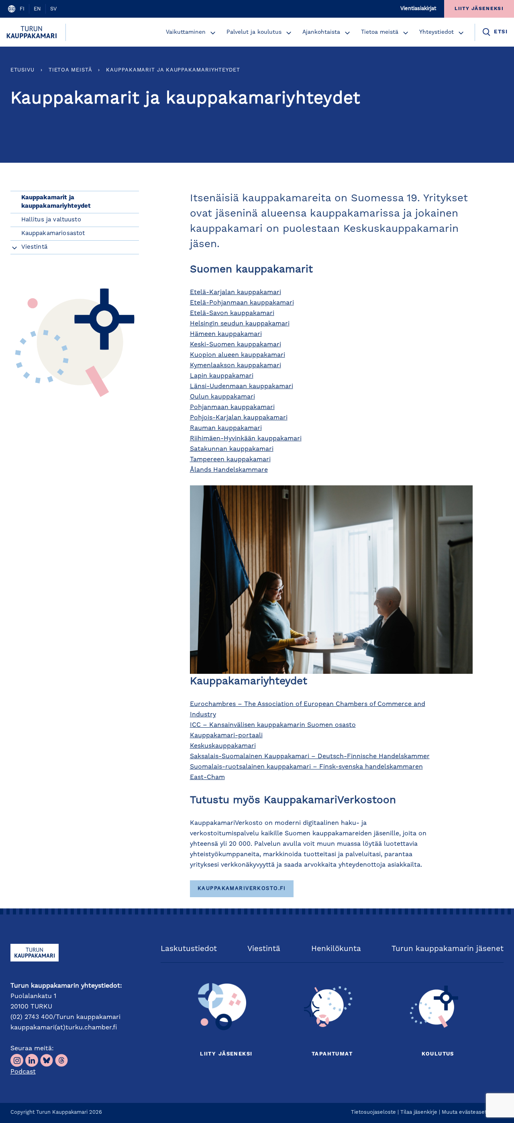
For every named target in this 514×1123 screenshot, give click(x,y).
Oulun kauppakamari (222, 397)
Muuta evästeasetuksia (471, 1112)
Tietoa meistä (379, 32)
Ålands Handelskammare (229, 470)
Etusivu (22, 70)
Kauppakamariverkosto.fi (242, 888)
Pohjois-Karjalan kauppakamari (239, 418)
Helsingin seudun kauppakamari (240, 324)
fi (22, 9)
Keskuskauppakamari (223, 746)
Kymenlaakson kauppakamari (235, 365)
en (37, 9)
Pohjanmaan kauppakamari (232, 407)
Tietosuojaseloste (373, 1112)
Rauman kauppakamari (226, 428)
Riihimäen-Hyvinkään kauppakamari (246, 439)
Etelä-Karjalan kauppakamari (235, 292)
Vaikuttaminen (186, 32)
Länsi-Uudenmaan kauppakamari (241, 386)
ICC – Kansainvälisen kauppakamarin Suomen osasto (273, 725)
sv (53, 9)
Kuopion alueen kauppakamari (237, 355)
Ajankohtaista (321, 32)
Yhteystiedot (436, 32)
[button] (212, 33)
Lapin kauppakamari (221, 376)
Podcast (23, 1072)
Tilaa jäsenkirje (418, 1112)
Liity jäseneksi (226, 1054)
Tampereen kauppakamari (230, 459)
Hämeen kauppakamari (226, 334)
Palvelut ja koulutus (253, 32)
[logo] (32, 32)
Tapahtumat (332, 1054)
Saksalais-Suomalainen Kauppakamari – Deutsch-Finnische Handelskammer (310, 756)
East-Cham (207, 777)
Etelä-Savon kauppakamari (232, 313)
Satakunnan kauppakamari (231, 449)
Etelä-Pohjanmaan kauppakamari (242, 303)
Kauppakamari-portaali (226, 735)
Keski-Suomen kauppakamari (235, 345)
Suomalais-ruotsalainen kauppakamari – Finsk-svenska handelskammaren (306, 767)
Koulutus (438, 1054)
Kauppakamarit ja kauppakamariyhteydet (173, 70)
